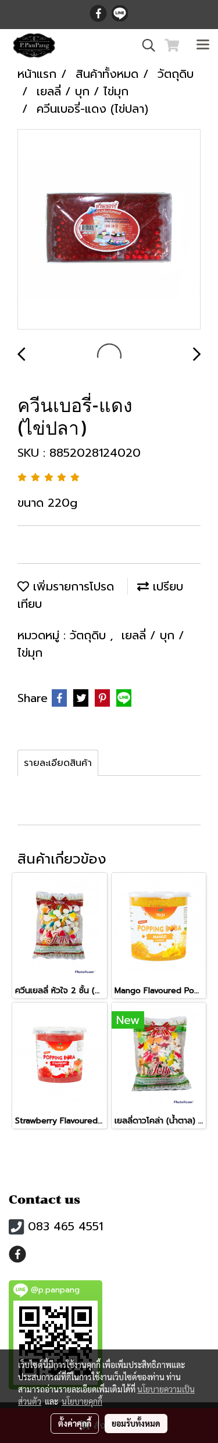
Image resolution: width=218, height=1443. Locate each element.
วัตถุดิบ (90, 635)
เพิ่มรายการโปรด (71, 586)
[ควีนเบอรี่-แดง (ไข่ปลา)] (109, 230)
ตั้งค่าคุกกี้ (74, 1423)
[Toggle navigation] (203, 45)
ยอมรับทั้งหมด (136, 1423)
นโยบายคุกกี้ (82, 1401)
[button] (144, 45)
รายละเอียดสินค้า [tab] (58, 763)
